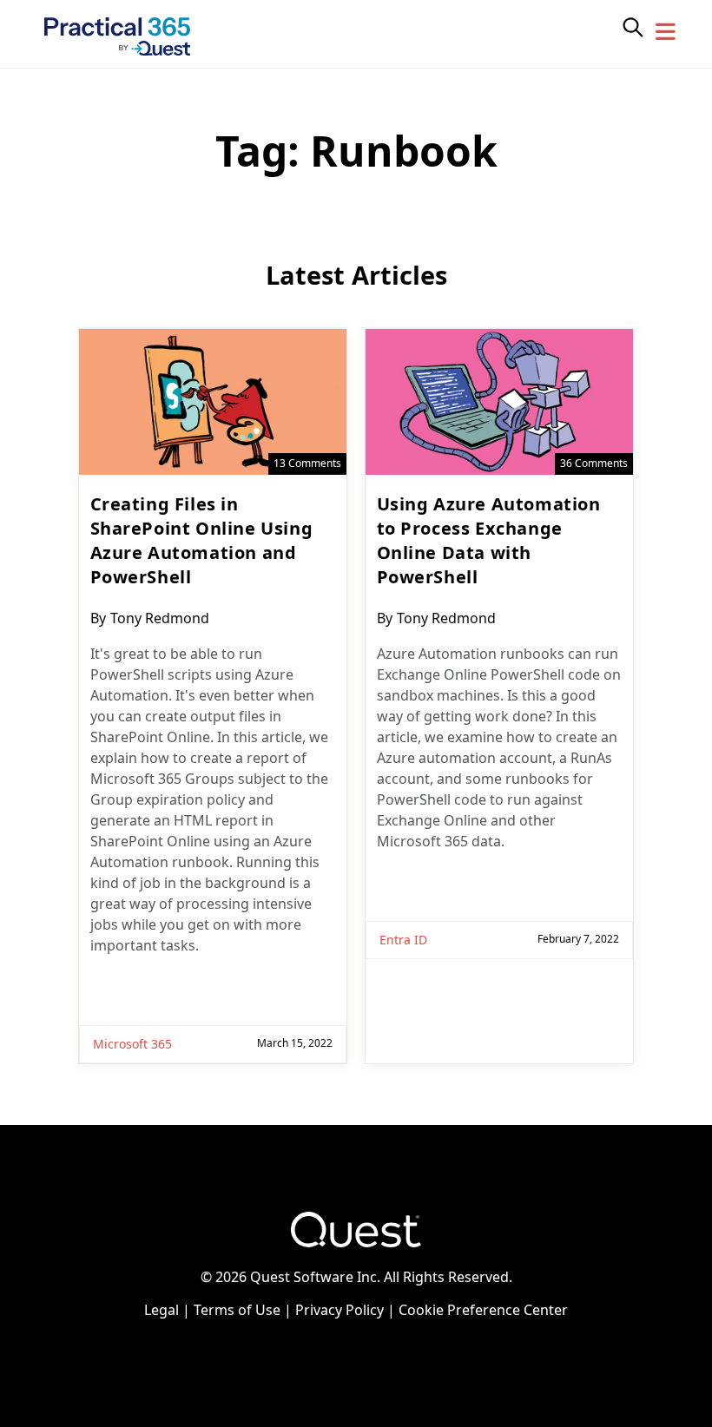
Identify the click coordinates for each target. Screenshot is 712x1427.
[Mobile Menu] (666, 32)
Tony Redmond (159, 618)
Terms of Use (237, 1309)
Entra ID (403, 939)
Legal (161, 1309)
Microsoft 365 (132, 1044)
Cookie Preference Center (483, 1309)
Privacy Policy (339, 1309)
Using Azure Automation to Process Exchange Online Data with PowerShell (489, 540)
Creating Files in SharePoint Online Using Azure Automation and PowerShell (201, 540)
